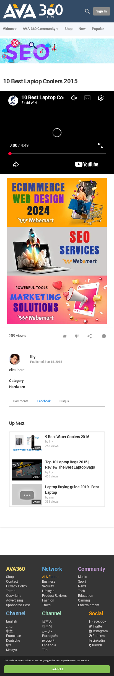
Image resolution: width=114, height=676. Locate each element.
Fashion (48, 600)
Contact (12, 582)
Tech (81, 591)
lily (32, 357)
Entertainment (88, 605)
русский (48, 640)
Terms (10, 591)
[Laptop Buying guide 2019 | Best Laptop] (27, 494)
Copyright (13, 596)
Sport (82, 582)
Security (48, 586)
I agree (57, 669)
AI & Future (50, 577)
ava (51, 497)
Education (85, 596)
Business (48, 582)
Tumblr (97, 645)
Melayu (11, 650)
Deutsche (13, 640)
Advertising (14, 600)
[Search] (87, 11)
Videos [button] (8, 29)
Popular (98, 29)
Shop (68, 29)
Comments (20, 401)
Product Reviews (54, 596)
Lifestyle (48, 591)
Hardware (17, 387)
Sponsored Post (18, 605)
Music (82, 577)
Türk (45, 650)
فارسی (47, 631)
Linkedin (98, 640)
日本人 (47, 621)
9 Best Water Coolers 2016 (67, 437)
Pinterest (99, 636)
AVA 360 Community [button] (39, 29)
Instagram (100, 631)
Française (13, 636)
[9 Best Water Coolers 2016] (27, 442)
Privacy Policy (16, 586)
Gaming (84, 600)
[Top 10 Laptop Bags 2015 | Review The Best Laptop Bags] (27, 469)
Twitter (98, 626)
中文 (9, 631)
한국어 (47, 626)
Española (49, 645)
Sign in (101, 11)
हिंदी (8, 645)
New (82, 29)
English (11, 621)
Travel (46, 605)
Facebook (44, 401)
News (82, 586)
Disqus (64, 401)
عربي (10, 626)
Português (50, 636)
